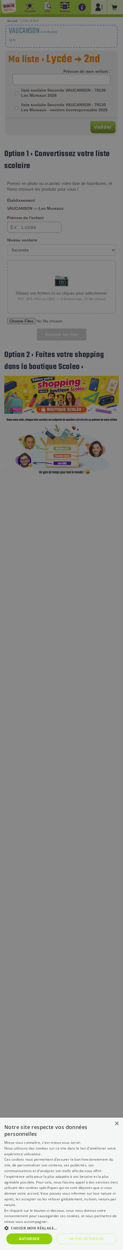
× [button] (116, 1124)
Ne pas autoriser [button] (86, 1238)
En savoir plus (60, 1221)
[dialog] (61, 1184)
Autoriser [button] (29, 1238)
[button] (61, 1228)
